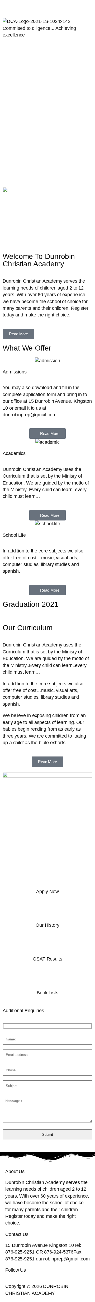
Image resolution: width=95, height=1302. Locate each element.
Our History (47, 925)
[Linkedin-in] (50, 7)
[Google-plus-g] (35, 7)
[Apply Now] (47, 877)
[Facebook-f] (6, 7)
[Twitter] (21, 7)
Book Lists (47, 992)
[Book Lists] (47, 978)
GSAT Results (47, 959)
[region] (47, 120)
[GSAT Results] (47, 944)
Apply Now (47, 891)
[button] (47, 49)
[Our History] (47, 911)
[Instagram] (64, 7)
